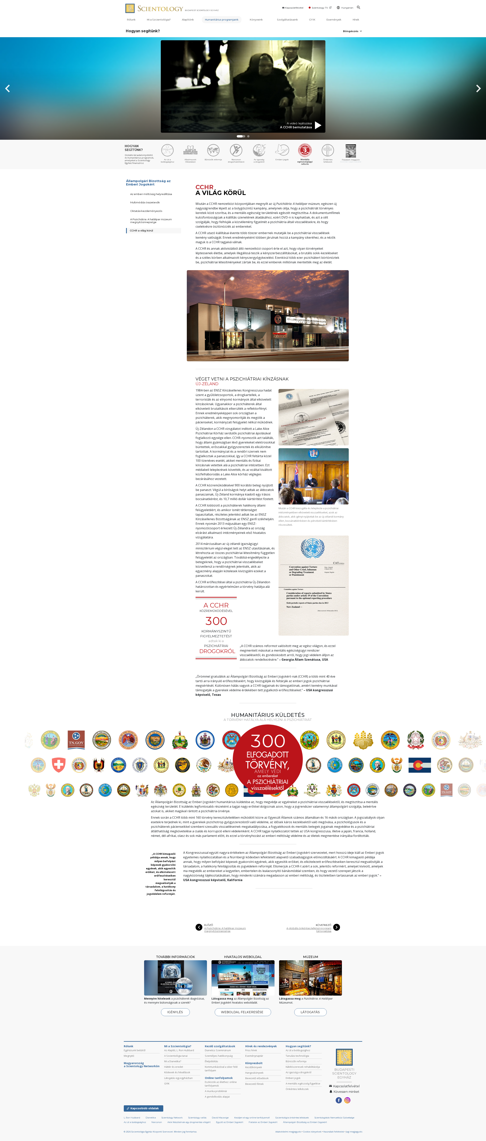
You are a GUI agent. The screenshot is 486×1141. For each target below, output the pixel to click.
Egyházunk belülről (134, 1050)
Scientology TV (320, 7)
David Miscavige (220, 1117)
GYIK (312, 19)
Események (333, 19)
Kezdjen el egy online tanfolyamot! (252, 1117)
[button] (238, 136)
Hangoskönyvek (254, 1072)
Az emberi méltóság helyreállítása (151, 194)
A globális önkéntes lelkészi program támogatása (308, 930)
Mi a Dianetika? (172, 1061)
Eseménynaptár (254, 1055)
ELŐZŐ (208, 925)
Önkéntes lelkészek (297, 1089)
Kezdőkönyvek (253, 1067)
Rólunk (131, 19)
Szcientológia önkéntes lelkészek (292, 1117)
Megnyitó (129, 1055)
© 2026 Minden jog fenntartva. (160, 1131)
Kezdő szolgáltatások (220, 1046)
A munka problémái (216, 1091)
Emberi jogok (293, 1078)
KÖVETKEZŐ (323, 925)
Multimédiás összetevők (145, 202)
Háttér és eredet (173, 1066)
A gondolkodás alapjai (217, 1096)
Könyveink (256, 19)
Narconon (156, 1122)
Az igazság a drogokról (298, 1072)
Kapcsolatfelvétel (294, 7)
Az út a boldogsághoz (298, 1050)
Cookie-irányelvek (312, 1131)
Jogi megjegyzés (354, 1131)
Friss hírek (251, 1050)
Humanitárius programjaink (221, 19)
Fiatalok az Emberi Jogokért (263, 1122)
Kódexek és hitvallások (177, 1072)
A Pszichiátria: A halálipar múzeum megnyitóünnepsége (225, 930)
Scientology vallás (197, 1117)
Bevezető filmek (254, 1084)
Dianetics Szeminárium (218, 1050)
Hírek (356, 19)
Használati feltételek (333, 1131)
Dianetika (151, 1117)
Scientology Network (172, 1117)
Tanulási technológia (297, 1055)
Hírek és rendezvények (261, 1046)
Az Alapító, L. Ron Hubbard (179, 1050)
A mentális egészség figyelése (303, 1083)
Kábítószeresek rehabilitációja (303, 1066)
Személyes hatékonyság (219, 1055)
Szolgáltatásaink (287, 19)
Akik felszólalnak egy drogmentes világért (189, 1122)
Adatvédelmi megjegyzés (288, 1131)
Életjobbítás (211, 1061)
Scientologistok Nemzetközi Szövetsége (334, 1117)
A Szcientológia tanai (176, 1055)
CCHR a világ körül (141, 230)
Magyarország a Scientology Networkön (141, 1065)
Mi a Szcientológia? (159, 19)
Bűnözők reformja (296, 1061)
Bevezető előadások (257, 1078)
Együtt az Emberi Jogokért (229, 1122)
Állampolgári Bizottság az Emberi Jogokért (148, 182)
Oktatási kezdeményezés (146, 210)
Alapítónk (188, 19)
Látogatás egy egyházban (178, 1078)
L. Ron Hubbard (132, 1117)
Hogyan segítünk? (143, 31)
